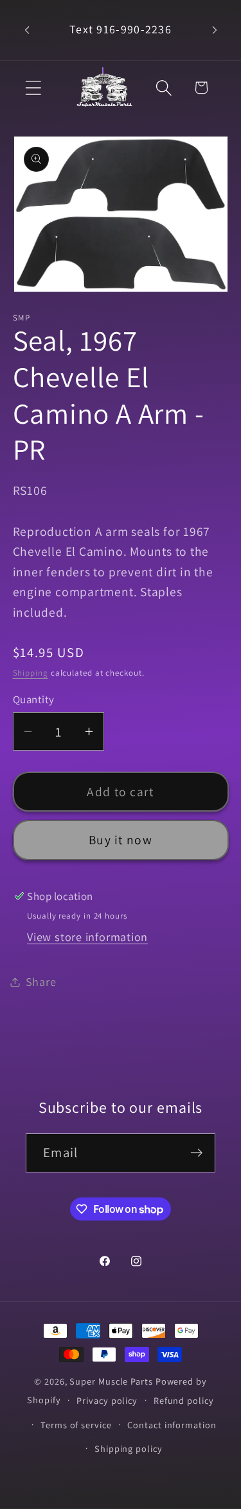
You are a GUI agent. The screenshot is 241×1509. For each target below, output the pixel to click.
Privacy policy (107, 1400)
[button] (33, 87)
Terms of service (76, 1425)
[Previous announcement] (27, 30)
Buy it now (120, 839)
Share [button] (41, 981)
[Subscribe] (196, 1152)
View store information (87, 936)
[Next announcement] (215, 30)
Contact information (171, 1425)
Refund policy (184, 1400)
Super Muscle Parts (110, 1381)
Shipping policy (128, 1448)
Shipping (30, 672)
